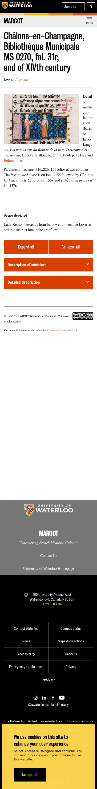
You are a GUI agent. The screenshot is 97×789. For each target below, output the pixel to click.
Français (21, 79)
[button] (73, 7)
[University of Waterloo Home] (17, 6)
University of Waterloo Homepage (48, 568)
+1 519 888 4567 (52, 604)
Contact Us (48, 555)
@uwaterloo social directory (48, 705)
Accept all (30, 774)
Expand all (26, 246)
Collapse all (71, 246)
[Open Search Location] (91, 6)
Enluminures (13, 160)
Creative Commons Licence (52, 330)
